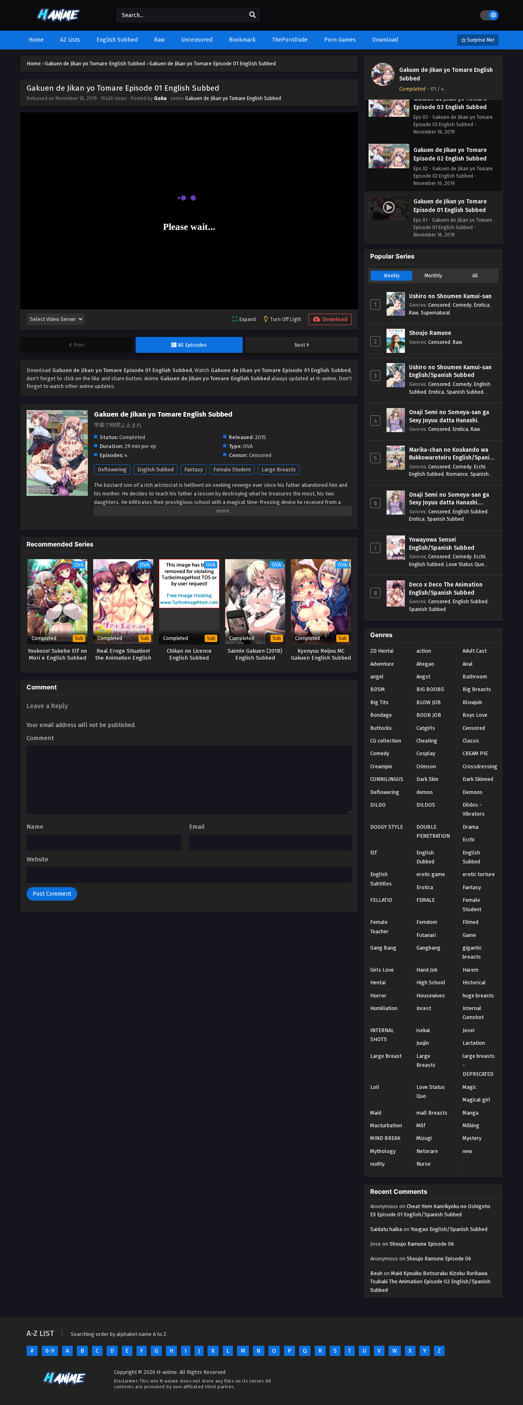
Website (37, 859)
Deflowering (112, 469)
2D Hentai (381, 651)
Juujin (422, 1043)
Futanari (426, 935)
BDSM (377, 689)
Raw (413, 313)
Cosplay (425, 753)
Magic (469, 1087)
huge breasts (478, 995)
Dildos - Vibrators (474, 809)
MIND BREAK (385, 1138)
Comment (40, 738)
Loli (374, 1087)
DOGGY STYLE (386, 827)
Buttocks (381, 728)
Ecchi (479, 467)
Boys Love (475, 715)
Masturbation (386, 1125)
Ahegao (425, 664)
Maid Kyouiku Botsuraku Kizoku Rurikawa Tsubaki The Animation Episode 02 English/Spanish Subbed (430, 1281)
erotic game (430, 874)
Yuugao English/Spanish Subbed (449, 1229)
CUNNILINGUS (386, 779)
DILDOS (425, 805)
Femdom (426, 922)
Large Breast (386, 1056)
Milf (420, 1125)
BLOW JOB (428, 702)
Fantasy (193, 469)
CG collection (385, 741)
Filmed (470, 922)
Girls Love (382, 970)
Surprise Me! (480, 40)
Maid (375, 1113)
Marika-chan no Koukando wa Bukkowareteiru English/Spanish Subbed (452, 454)
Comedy (462, 305)
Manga (470, 1113)
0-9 (49, 1350)
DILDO (378, 805)
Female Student (232, 469)
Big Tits (379, 702)
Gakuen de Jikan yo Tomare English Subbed (233, 98)
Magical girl (476, 1100)
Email (197, 826)
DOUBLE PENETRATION (433, 831)
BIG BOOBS (430, 689)
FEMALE (425, 900)
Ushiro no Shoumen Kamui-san (450, 296)
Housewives (430, 995)
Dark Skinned (478, 779)
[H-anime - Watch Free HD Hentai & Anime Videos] (60, 23)
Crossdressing (480, 766)
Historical (474, 982)
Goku (160, 98)
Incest (423, 1008)
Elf (373, 853)
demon (424, 792)
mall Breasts (431, 1113)
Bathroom (475, 677)
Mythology (383, 1151)
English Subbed (155, 469)
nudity (377, 1164)
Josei (468, 1030)
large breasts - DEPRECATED (479, 1065)
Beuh (376, 1273)
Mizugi (424, 1138)
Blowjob (472, 702)
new (467, 1151)
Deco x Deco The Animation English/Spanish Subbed (446, 588)
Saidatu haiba (386, 1229)
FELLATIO (381, 900)
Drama (470, 827)
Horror (378, 995)
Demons (473, 792)
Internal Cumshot (473, 1012)
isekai (423, 1030)
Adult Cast (475, 651)
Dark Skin (427, 779)
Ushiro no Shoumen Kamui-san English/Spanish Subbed (450, 371)
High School (430, 982)
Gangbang (428, 948)
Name (35, 826)
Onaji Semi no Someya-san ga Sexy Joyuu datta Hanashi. (449, 416)
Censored (439, 305)
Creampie (381, 766)
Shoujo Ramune (430, 333)
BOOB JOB (428, 715)
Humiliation (384, 1008)
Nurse (423, 1164)
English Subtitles (381, 878)
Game (469, 935)
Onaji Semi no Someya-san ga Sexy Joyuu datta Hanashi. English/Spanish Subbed (449, 499)
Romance (457, 474)
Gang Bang (383, 948)
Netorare (427, 1151)
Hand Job (427, 970)
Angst (423, 677)
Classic (471, 741)
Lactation (474, 1043)
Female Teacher (379, 926)
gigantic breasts (472, 952)
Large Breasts (279, 469)
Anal (468, 664)
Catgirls (425, 728)
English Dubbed (425, 857)
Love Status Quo (465, 564)
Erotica (481, 305)
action (423, 651)
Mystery (472, 1138)
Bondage (381, 715)
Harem (470, 970)
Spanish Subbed (465, 392)
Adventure (382, 664)
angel (377, 677)
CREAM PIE (475, 753)
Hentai (378, 982)
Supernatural (435, 313)
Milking (471, 1125)
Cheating (426, 741)
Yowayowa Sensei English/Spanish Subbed (441, 543)
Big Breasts (477, 689)
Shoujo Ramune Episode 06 (421, 1244)
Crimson (426, 766)
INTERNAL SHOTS (382, 1034)
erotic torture (479, 874)
